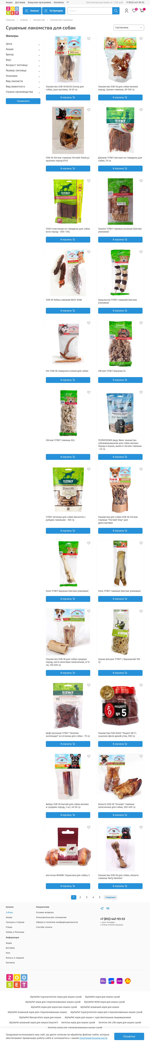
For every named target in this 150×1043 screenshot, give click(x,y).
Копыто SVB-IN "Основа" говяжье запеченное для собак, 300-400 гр (116, 805)
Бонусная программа (39, 2)
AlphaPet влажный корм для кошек (99, 1007)
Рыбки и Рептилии (15, 932)
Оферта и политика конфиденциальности (57, 922)
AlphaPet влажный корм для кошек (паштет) (33, 1022)
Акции (9, 2)
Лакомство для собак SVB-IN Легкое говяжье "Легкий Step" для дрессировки (118, 520)
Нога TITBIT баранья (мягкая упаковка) (67, 591)
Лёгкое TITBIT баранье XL (112, 371)
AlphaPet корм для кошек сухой (102, 996)
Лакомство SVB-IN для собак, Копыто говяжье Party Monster (118, 877)
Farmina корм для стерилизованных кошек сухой (75, 1027)
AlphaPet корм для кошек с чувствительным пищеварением (98, 1017)
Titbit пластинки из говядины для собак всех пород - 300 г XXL (68, 230)
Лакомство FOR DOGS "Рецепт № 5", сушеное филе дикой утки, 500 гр (117, 734)
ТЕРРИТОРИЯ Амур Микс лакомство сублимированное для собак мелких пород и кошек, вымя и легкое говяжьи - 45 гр (120, 444)
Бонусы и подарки (15, 958)
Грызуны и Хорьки (15, 922)
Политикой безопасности (93, 1038)
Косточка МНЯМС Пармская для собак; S (68, 875)
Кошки (9, 917)
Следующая (110, 897)
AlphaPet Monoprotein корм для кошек (40, 1017)
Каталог (34, 10)
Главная (10, 20)
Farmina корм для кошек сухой (78, 1022)
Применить (23, 101)
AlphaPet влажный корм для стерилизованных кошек (37, 1012)
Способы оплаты (44, 927)
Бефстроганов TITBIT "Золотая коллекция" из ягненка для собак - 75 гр (68, 734)
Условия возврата (45, 912)
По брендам (56, 10)
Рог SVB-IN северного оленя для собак (67, 371)
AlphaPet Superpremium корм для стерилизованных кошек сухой (106, 1012)
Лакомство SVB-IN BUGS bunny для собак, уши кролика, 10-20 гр (65, 88)
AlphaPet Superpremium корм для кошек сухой (56, 996)
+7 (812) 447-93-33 (135, 2)
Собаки (24, 20)
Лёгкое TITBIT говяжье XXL (60, 440)
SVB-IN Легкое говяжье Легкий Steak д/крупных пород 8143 (68, 159)
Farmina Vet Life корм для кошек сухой (120, 1022)
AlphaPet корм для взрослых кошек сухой (54, 1007)
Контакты (59, 2)
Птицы (9, 927)
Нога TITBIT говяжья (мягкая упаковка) (119, 591)
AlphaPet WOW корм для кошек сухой (104, 1002)
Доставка (20, 2)
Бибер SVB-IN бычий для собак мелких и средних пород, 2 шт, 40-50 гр (67, 805)
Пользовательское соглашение (51, 917)
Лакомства (39, 20)
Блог (8, 953)
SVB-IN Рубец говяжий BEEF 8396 (64, 299)
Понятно (129, 1036)
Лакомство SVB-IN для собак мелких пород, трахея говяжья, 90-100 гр (118, 88)
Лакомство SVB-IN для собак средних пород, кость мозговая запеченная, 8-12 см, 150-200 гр (68, 662)
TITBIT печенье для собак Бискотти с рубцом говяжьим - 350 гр (66, 518)
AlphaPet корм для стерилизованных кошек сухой (53, 1002)
